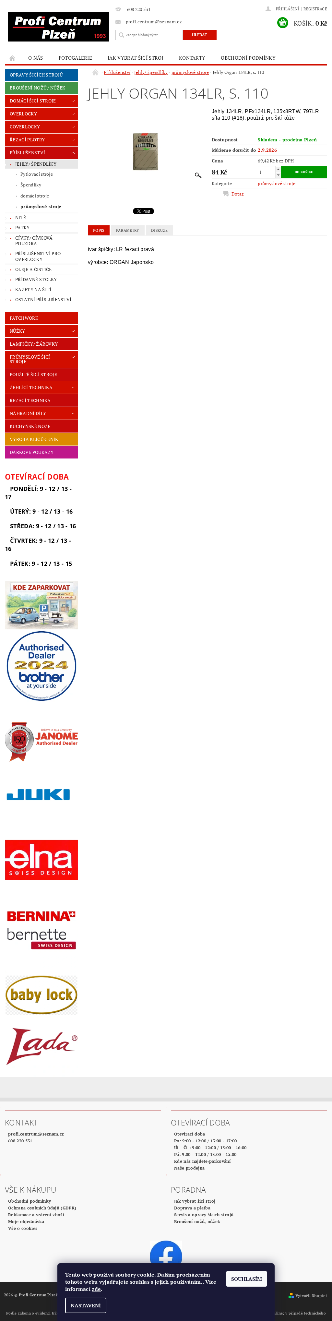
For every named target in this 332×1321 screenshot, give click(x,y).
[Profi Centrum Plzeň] (58, 27)
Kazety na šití (33, 289)
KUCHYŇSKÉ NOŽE (30, 426)
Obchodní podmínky (248, 57)
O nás (35, 57)
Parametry (127, 230)
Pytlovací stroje (36, 174)
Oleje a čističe (33, 269)
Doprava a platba (192, 1208)
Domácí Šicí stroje (33, 101)
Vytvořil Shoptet (311, 1295)
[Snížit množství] (278, 175)
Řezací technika (30, 400)
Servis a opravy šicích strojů (203, 1215)
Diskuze (159, 230)
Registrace (315, 8)
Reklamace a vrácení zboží (36, 1215)
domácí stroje (34, 196)
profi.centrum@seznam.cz (36, 1134)
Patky (22, 227)
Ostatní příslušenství (43, 299)
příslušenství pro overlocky (38, 256)
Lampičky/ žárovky (34, 344)
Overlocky (23, 114)
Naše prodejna (189, 1168)
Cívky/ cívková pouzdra (34, 241)
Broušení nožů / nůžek (37, 88)
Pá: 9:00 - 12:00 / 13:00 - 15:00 (205, 1154)
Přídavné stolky (36, 279)
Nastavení (86, 1305)
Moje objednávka (26, 1221)
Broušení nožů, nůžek (197, 1221)
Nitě (20, 217)
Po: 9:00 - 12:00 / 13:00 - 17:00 (205, 1141)
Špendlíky (30, 185)
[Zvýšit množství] (278, 169)
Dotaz (237, 194)
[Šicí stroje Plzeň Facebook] (166, 1256)
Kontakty (192, 57)
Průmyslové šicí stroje (30, 359)
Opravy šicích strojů (36, 75)
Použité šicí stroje (33, 374)
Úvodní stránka (12, 58)
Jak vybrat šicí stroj (135, 57)
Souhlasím (246, 1278)
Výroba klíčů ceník (34, 439)
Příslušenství (27, 152)
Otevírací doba (189, 1134)
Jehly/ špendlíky (35, 164)
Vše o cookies (22, 1228)
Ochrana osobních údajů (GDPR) (42, 1208)
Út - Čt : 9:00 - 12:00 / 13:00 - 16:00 (210, 1147)
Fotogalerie (75, 57)
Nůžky (17, 331)
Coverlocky (25, 127)
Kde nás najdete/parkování (202, 1161)
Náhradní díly (28, 413)
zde (96, 1288)
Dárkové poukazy (32, 452)
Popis (98, 230)
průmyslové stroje (40, 206)
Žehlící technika (31, 387)
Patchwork (24, 318)
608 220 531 (20, 1141)
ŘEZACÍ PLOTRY (27, 140)
